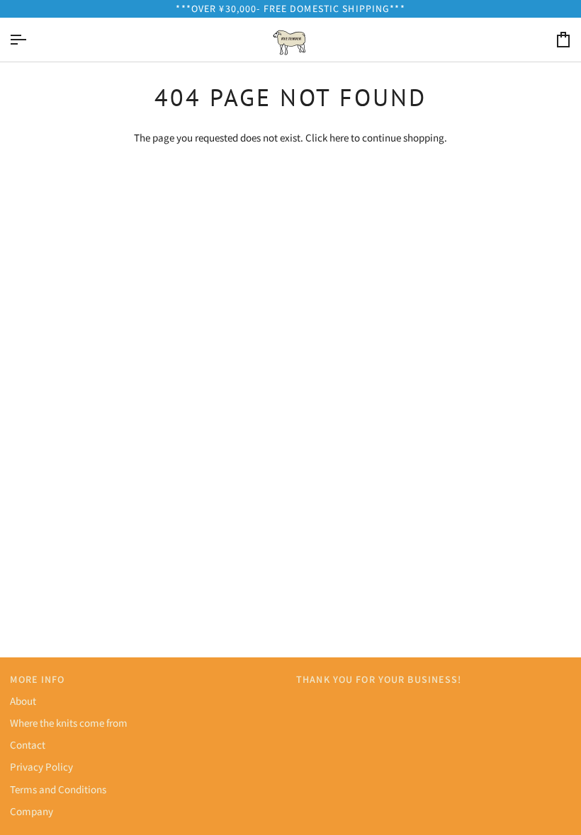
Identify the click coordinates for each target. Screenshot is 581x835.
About (23, 700)
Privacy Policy (41, 766)
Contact (27, 744)
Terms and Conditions (58, 789)
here (339, 137)
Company (31, 811)
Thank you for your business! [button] (379, 679)
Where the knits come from (69, 722)
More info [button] (37, 679)
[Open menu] (30, 40)
